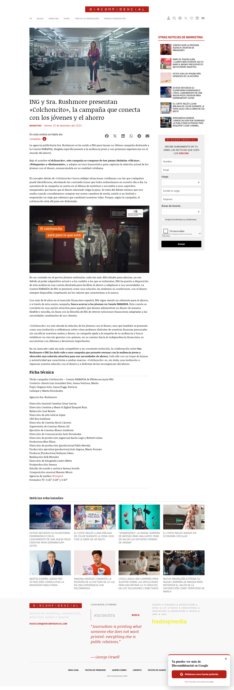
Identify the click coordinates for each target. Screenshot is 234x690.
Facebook (156, 604)
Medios (40, 18)
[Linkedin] (197, 18)
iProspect (57, 476)
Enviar (181, 244)
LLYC (165, 608)
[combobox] (109, 615)
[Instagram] (191, 18)
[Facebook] (180, 18)
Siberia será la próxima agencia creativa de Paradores (186, 47)
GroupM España (178, 611)
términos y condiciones (185, 219)
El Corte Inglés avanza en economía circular (179, 534)
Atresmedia (170, 604)
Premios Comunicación (115, 18)
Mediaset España (187, 604)
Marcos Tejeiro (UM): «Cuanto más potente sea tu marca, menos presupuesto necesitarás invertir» (188, 63)
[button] (106, 136)
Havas (155, 614)
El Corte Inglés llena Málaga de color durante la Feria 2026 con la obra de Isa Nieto (188, 107)
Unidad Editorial (189, 608)
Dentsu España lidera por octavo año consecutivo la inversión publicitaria (46, 581)
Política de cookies (157, 670)
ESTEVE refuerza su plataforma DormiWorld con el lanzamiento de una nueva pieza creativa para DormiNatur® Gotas (187, 93)
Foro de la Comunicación (87, 18)
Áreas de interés (171, 205)
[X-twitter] (185, 18)
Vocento (193, 611)
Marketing (54, 18)
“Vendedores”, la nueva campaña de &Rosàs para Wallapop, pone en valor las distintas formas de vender (139, 538)
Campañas (35, 138)
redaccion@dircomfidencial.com (48, 624)
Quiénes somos (119, 670)
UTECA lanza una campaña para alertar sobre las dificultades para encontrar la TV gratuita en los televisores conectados (139, 583)
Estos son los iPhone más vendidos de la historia (187, 75)
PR (30, 18)
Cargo (164, 176)
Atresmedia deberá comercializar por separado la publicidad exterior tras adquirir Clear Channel (189, 122)
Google (155, 608)
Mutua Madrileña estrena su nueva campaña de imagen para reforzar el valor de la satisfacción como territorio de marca (184, 585)
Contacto (137, 670)
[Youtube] (203, 18)
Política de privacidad (95, 670)
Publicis (174, 608)
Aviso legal (73, 670)
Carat (163, 614)
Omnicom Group (159, 611)
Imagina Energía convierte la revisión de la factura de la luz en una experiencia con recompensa (94, 583)
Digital (67, 18)
